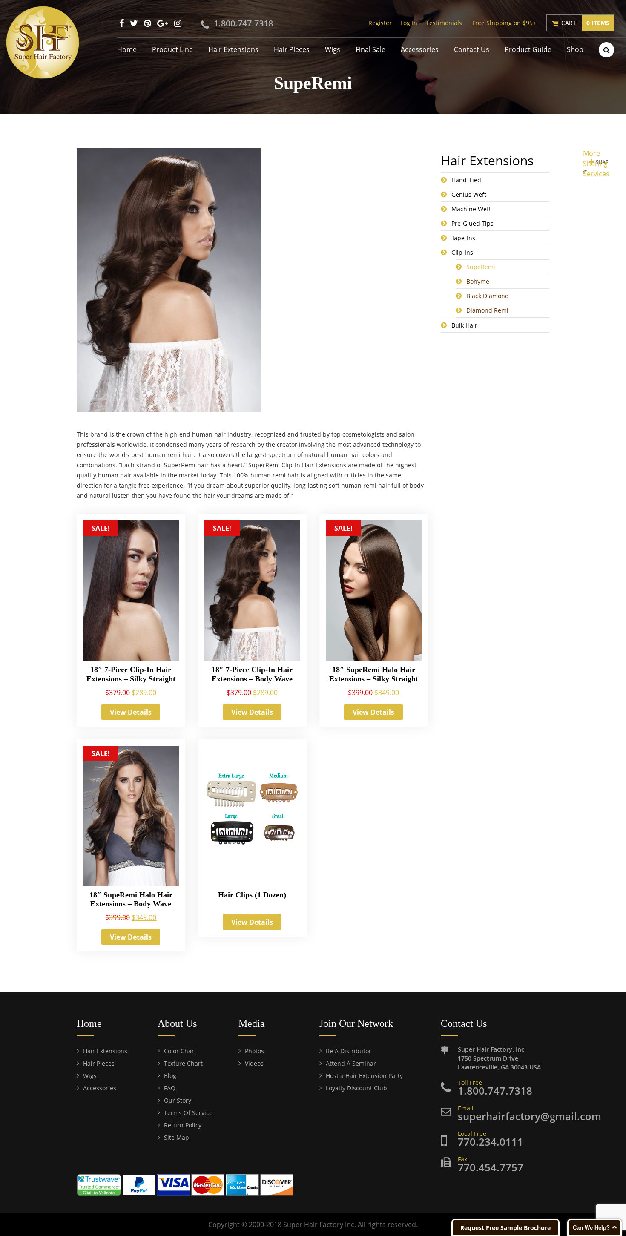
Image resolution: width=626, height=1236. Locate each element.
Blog (170, 1076)
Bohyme (477, 281)
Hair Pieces (292, 49)
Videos (254, 1063)
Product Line (172, 49)
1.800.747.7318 (243, 23)
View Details (131, 712)
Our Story (177, 1100)
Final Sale (370, 49)
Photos (254, 1051)
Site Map (176, 1137)
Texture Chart (183, 1063)
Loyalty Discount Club (356, 1088)
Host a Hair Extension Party (364, 1076)
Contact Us (471, 49)
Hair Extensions (233, 49)
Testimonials (444, 23)
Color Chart (180, 1051)
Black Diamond (487, 296)
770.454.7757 (490, 1167)
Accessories (420, 49)
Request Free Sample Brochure (505, 1228)
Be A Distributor (348, 1051)
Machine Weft (471, 209)
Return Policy (182, 1125)
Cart (585, 23)
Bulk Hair (464, 325)
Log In (408, 23)
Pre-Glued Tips (472, 223)
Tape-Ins (463, 238)
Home (127, 49)
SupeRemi (480, 267)
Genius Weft (468, 194)
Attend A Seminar (351, 1063)
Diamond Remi (487, 310)
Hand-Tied (466, 180)
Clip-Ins (462, 252)
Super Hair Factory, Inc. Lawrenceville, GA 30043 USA (499, 1058)
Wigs (332, 49)
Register (380, 23)
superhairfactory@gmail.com (529, 1116)
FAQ (169, 1088)
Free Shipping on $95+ (504, 23)
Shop (575, 49)
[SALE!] (131, 593)
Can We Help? (591, 1228)
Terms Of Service (188, 1113)
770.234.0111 (490, 1142)
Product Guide (528, 49)
